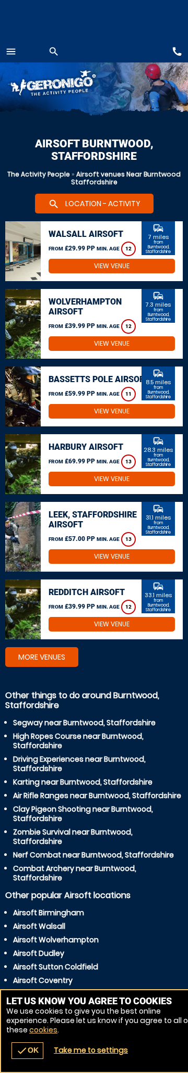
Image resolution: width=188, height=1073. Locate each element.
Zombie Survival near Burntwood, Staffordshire (73, 837)
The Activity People (38, 174)
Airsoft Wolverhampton (56, 940)
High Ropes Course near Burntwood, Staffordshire (78, 741)
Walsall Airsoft (86, 234)
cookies (43, 1030)
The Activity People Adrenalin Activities (63, 85)
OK (27, 1050)
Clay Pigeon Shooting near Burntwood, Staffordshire (83, 814)
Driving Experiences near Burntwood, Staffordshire (79, 764)
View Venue (112, 265)
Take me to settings (91, 1050)
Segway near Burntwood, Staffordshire (84, 722)
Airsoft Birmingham (48, 912)
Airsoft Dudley (38, 953)
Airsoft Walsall (39, 926)
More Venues (41, 657)
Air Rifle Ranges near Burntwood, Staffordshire (97, 795)
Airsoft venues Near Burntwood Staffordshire (126, 178)
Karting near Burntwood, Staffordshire (82, 782)
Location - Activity (94, 204)
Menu (11, 51)
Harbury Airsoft (86, 447)
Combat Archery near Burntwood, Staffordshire (74, 873)
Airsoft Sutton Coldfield (55, 967)
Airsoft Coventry (43, 980)
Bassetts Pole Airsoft (99, 379)
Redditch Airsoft (87, 592)
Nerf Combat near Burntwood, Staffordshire (93, 855)
